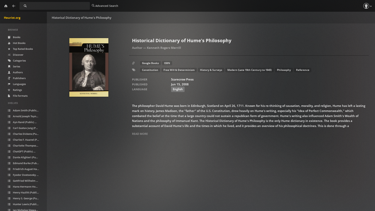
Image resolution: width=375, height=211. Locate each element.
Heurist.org (12, 18)
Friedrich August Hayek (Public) (28, 169)
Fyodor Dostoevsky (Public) (28, 175)
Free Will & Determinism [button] (179, 70)
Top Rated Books (22, 49)
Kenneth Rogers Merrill (164, 48)
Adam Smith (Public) (27, 110)
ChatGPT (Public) (25, 151)
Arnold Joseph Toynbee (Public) (28, 116)
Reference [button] (302, 70)
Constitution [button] (150, 70)
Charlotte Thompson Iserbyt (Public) (28, 145)
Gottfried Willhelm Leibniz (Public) (28, 180)
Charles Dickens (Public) (28, 134)
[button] (366, 6)
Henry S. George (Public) (28, 198)
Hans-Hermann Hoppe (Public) (28, 186)
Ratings (17, 90)
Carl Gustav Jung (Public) (28, 128)
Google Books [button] (150, 63)
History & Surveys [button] (211, 70)
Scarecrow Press (182, 79)
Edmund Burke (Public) (28, 163)
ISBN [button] (167, 63)
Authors (17, 72)
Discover (17, 54)
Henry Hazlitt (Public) (27, 192)
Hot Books (18, 43)
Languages (19, 84)
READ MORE (140, 134)
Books (16, 37)
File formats (20, 95)
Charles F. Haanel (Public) (28, 139)
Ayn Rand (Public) (25, 122)
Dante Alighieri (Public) (28, 157)
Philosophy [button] (284, 70)
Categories (19, 60)
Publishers (19, 78)
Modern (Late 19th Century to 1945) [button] (249, 70)
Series (16, 66)
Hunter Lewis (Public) (27, 204)
